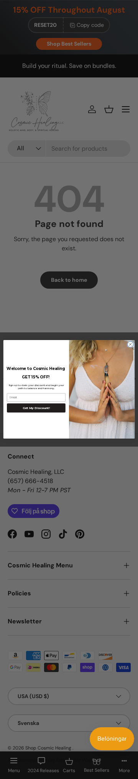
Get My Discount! (36, 408)
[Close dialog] (130, 344)
